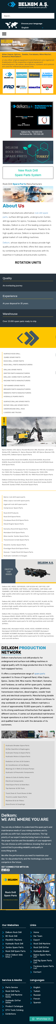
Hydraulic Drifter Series (13, 1002)
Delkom (6, 242)
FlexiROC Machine (13, 940)
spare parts (39, 673)
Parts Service (11, 987)
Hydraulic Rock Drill (14, 944)
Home (36, 932)
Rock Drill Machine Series (13, 996)
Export (36, 940)
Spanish (37, 1003)
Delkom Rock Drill (13, 932)
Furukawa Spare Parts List (43, 967)
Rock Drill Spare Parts (15, 951)
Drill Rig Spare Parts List (42, 962)
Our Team (37, 936)
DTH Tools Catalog (14, 1010)
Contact (37, 972)
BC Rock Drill (11, 936)
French (36, 999)
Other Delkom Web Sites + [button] (14, 956)
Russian (37, 995)
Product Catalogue (14, 1006)
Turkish (36, 991)
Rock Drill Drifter (41, 947)
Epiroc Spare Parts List (42, 956)
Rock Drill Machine (41, 944)
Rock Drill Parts (12, 991)
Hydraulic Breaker (41, 951)
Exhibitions (10, 1014)
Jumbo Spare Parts (14, 947)
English (36, 987)
